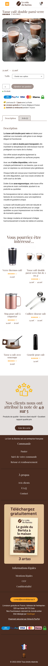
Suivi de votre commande (24, 456)
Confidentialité (24, 586)
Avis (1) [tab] (25, 118)
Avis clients (24, 482)
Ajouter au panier (22, 86)
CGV (24, 581)
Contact (24, 493)
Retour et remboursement (24, 462)
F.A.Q (24, 488)
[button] (7, 4)
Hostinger (31, 614)
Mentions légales (24, 575)
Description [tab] (10, 118)
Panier (24, 451)
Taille (7, 76)
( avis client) (15, 14)
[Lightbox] (42, 22)
